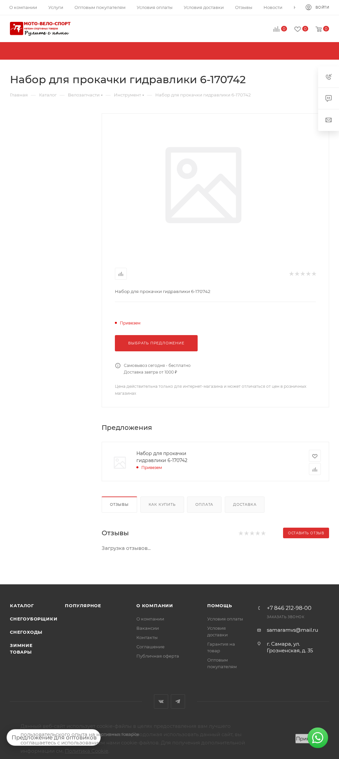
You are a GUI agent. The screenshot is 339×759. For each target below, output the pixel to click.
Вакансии (147, 628)
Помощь (219, 605)
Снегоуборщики (33, 618)
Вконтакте (161, 701)
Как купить (162, 504)
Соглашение (150, 646)
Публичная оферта (157, 656)
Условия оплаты (225, 618)
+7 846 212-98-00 (289, 608)
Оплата (204, 504)
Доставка (244, 504)
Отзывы (119, 504)
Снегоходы (26, 632)
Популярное (83, 605)
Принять (307, 738)
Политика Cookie (86, 751)
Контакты (147, 637)
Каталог (22, 605)
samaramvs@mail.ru (292, 630)
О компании (154, 605)
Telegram (178, 701)
